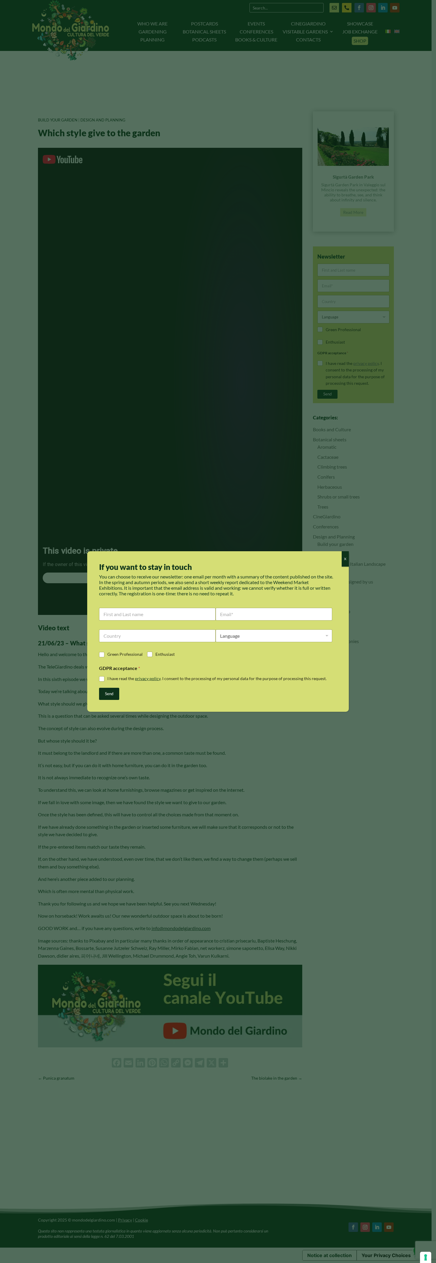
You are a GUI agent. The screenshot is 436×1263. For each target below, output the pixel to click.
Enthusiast (165, 654)
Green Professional (125, 654)
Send (109, 693)
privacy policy (147, 678)
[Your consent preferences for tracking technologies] (425, 1257)
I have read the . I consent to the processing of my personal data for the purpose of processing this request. (217, 678)
